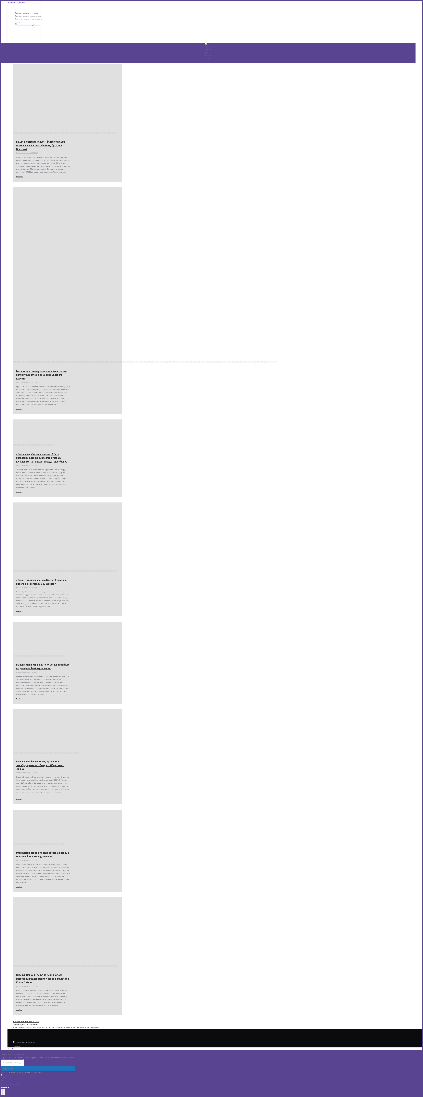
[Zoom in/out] (8, 1087)
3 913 (25, 1022)
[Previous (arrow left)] (2, 1092)
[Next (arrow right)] (4, 1092)
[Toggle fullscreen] (6, 1087)
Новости (19, 153)
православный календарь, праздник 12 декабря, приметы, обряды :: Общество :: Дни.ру (40, 765)
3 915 (33, 1022)
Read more (19, 177)
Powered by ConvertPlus (10, 1084)
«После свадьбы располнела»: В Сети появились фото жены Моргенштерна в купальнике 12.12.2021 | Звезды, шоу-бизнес (41, 458)
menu (207, 58)
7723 (37, 1022)
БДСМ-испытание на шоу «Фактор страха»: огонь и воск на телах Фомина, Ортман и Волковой (40, 145)
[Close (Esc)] (2, 1087)
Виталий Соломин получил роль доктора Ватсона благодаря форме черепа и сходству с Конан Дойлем (42, 978)
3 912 (21, 1022)
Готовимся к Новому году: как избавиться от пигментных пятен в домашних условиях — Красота (41, 375)
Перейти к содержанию (16, 2)
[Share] (4, 1087)
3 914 (29, 1022)
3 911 (17, 1022)
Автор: (26, 153)
